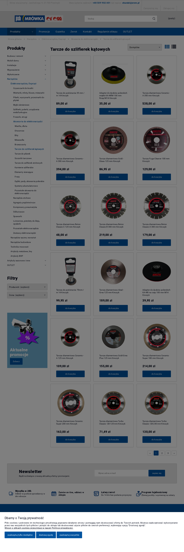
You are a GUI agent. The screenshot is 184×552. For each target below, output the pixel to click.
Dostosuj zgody (46, 535)
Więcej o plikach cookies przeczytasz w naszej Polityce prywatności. (39, 528)
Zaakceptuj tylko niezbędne (19, 535)
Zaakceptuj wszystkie (69, 535)
